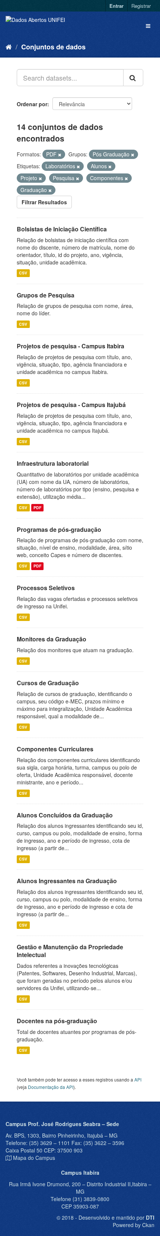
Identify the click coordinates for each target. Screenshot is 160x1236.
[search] (133, 77)
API (137, 1079)
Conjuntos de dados (53, 47)
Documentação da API (50, 1087)
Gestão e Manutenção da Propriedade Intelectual (70, 951)
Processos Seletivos (46, 587)
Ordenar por (32, 104)
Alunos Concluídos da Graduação (65, 815)
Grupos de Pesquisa (45, 295)
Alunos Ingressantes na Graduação (67, 880)
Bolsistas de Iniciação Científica (62, 229)
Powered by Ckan (133, 1225)
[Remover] (59, 154)
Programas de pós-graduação (59, 529)
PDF (37, 507)
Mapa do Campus (34, 1157)
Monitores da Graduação (51, 639)
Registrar (141, 5)
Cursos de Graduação (48, 683)
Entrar (116, 5)
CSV (23, 273)
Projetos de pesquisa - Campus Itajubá (71, 404)
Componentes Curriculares (55, 749)
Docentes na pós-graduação (57, 1021)
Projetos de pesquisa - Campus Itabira (70, 346)
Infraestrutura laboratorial (53, 463)
